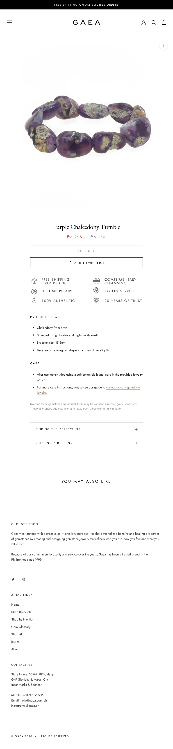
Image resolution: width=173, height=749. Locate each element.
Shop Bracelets (21, 612)
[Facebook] (12, 579)
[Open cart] (164, 22)
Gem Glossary (20, 627)
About (15, 649)
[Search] (154, 22)
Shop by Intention (22, 619)
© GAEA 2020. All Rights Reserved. (40, 736)
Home (15, 604)
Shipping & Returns (54, 443)
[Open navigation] (9, 22)
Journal (15, 641)
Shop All (17, 634)
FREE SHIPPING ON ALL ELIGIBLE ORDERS (86, 5)
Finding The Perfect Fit (58, 429)
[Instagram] (23, 579)
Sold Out (86, 251)
